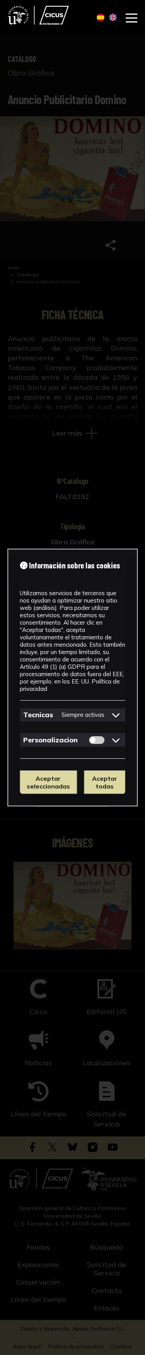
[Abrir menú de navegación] (131, 18)
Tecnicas (38, 714)
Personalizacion (50, 739)
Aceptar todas (104, 782)
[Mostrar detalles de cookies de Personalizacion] (116, 740)
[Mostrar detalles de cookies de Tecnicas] (116, 715)
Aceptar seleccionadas (48, 782)
